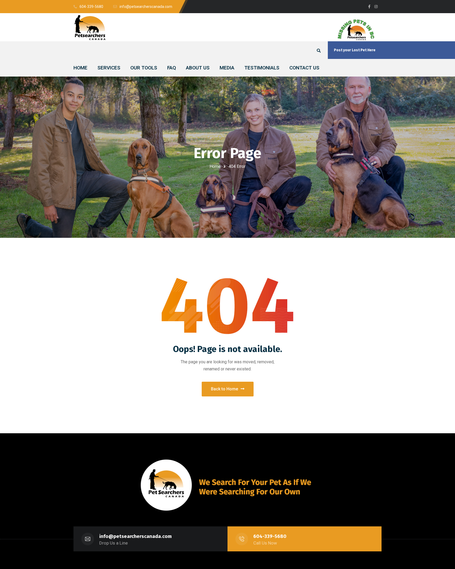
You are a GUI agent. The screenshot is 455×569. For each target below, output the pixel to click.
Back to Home (224, 388)
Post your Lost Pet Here (354, 50)
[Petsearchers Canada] (90, 27)
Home (215, 166)
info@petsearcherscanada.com (135, 536)
